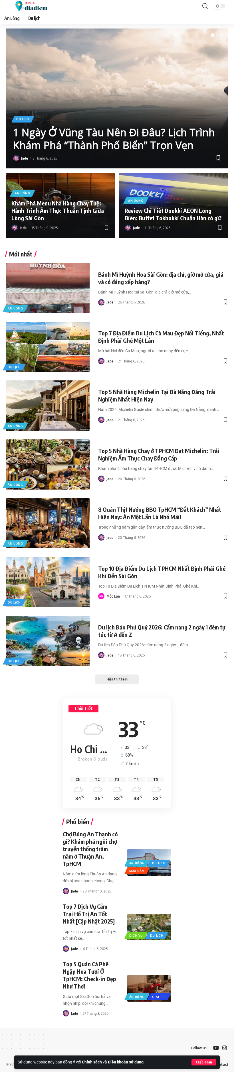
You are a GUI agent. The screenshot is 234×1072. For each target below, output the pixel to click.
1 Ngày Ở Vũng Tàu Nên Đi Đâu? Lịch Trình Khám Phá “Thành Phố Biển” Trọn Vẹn (114, 138)
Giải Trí (159, 996)
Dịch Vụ (136, 935)
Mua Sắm (137, 871)
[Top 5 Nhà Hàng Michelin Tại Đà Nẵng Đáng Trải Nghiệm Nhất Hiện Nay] (48, 405)
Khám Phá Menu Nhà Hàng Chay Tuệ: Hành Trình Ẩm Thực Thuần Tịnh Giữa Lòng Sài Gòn (57, 210)
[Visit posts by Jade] (16, 158)
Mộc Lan (113, 596)
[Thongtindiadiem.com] (34, 6)
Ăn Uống (22, 193)
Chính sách (92, 1062)
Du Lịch (22, 119)
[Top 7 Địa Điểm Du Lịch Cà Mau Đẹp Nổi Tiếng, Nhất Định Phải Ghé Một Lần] (48, 347)
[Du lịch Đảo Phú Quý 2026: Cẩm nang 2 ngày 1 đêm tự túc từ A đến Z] (48, 641)
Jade (24, 158)
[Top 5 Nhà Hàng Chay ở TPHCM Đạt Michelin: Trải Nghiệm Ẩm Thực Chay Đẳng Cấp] (48, 464)
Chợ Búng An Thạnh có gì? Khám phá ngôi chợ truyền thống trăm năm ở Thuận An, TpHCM (90, 848)
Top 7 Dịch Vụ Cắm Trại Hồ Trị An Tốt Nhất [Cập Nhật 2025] (89, 914)
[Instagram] (224, 1048)
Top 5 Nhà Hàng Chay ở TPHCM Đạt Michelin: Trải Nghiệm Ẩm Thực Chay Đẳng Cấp (158, 454)
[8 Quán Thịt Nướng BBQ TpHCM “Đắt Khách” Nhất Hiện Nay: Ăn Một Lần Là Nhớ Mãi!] (48, 523)
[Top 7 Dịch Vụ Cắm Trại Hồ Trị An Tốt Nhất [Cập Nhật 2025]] (149, 927)
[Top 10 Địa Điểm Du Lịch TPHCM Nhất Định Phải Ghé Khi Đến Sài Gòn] (48, 582)
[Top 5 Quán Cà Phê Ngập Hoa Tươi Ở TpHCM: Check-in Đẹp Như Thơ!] (149, 988)
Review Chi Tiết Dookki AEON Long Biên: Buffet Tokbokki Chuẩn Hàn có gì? (173, 214)
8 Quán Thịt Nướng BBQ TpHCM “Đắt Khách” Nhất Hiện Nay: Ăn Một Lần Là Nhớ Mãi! (159, 513)
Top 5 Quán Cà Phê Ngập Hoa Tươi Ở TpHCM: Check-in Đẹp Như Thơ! (89, 975)
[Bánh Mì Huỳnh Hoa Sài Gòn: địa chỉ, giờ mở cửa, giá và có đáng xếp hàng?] (48, 288)
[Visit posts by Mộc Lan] (101, 596)
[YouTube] (216, 1048)
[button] (203, 1062)
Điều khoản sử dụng (126, 1062)
